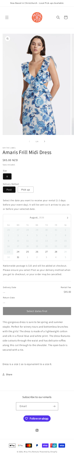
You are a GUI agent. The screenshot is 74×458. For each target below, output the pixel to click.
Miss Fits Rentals (32, 451)
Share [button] (9, 374)
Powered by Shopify (48, 451)
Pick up (25, 189)
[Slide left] (29, 141)
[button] (7, 17)
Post (9, 189)
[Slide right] (44, 141)
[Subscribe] (54, 406)
